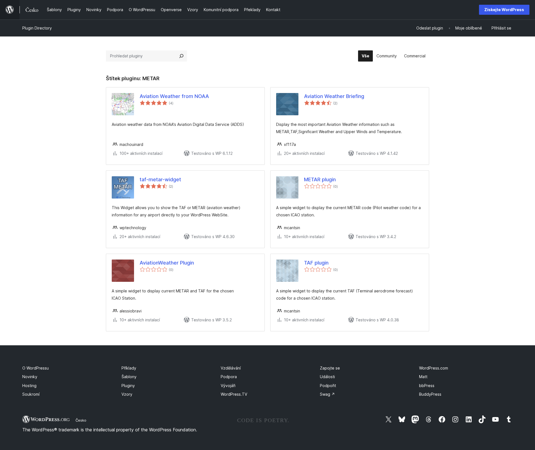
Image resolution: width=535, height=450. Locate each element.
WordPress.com (433, 368)
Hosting (29, 385)
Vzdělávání (231, 368)
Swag (327, 394)
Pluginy (128, 385)
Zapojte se (330, 368)
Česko (81, 420)
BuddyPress (430, 394)
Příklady (128, 368)
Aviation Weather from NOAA (174, 96)
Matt (423, 376)
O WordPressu (35, 368)
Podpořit (328, 385)
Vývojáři (228, 385)
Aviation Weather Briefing (334, 96)
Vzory (126, 394)
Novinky (29, 376)
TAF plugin (316, 263)
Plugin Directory (37, 28)
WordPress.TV (234, 394)
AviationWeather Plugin (167, 263)
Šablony (129, 376)
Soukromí (31, 394)
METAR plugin (320, 179)
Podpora (229, 376)
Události (327, 376)
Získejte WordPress (504, 9)
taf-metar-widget (160, 179)
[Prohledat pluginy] (181, 56)
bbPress (426, 385)
